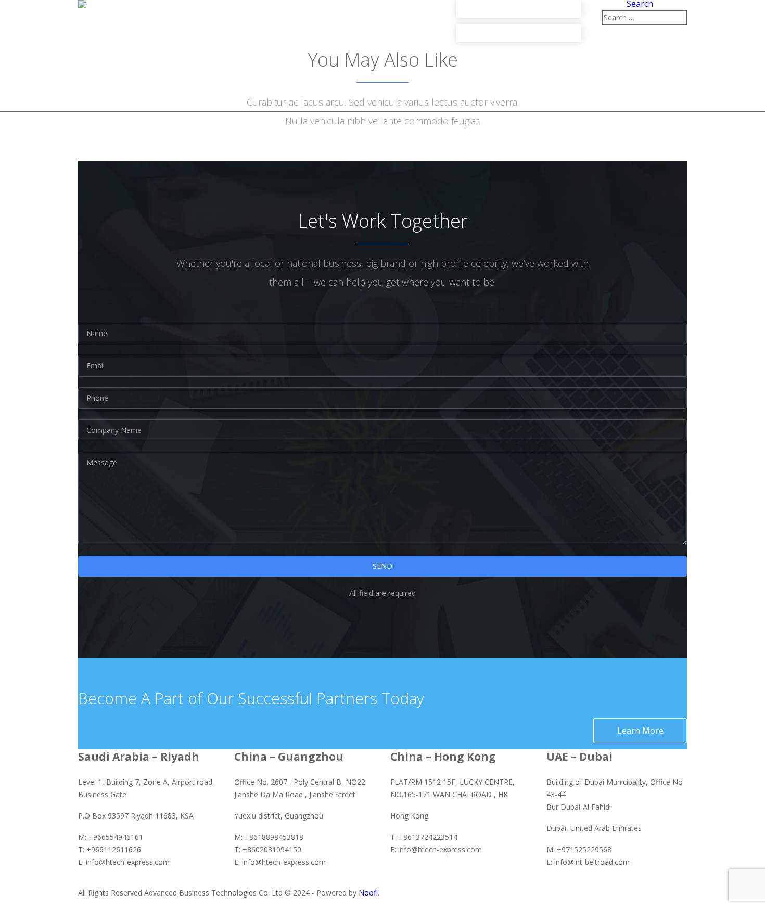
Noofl (368, 893)
